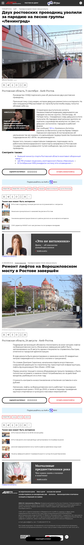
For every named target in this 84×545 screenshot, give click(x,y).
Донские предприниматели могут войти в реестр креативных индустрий (36, 447)
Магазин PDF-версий (54, 492)
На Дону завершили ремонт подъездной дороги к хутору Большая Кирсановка (38, 454)
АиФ (15, 80)
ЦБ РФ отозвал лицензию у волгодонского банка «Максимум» (46, 161)
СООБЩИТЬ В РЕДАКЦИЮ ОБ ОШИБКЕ (30, 497)
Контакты (52, 494)
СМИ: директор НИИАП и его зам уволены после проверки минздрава (35, 225)
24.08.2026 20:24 (7, 263)
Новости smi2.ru (9, 256)
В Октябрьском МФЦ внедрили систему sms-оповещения (44, 163)
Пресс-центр (41, 492)
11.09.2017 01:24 (7, 9)
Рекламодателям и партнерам (67, 494)
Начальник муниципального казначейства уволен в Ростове (32, 211)
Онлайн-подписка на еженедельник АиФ (33, 494)
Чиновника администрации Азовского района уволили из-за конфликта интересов (40, 218)
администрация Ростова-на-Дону (13, 329)
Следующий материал (43, 539)
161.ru (52, 128)
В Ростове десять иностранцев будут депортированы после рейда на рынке (37, 440)
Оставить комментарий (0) (65, 172)
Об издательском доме (27, 492)
